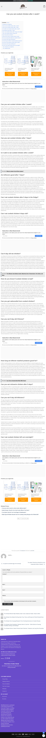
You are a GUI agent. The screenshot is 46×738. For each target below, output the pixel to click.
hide (8, 22)
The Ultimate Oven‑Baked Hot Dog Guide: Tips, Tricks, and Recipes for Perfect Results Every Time (23, 618)
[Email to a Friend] (25, 519)
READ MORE (30, 0)
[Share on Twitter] (23, 519)
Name (3, 584)
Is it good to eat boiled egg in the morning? (12, 563)
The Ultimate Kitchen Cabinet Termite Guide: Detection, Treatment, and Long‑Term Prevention (24, 628)
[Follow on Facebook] (5, 658)
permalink (32, 550)
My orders (4, 698)
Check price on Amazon (10, 74)
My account (4, 696)
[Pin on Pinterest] (28, 519)
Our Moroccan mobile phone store (8, 651)
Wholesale (4, 688)
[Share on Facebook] (21, 519)
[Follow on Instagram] (7, 658)
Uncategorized (22, 550)
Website (4, 595)
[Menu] (1, 6)
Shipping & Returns (6, 681)
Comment (4, 574)
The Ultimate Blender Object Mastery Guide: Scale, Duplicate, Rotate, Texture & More (22, 613)
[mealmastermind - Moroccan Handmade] (23, 6)
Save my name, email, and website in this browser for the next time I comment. (20, 601)
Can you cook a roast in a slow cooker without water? (14, 508)
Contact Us (4, 691)
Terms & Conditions (6, 683)
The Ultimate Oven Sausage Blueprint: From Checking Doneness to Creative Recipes (22, 621)
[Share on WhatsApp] (18, 519)
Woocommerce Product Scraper (8, 655)
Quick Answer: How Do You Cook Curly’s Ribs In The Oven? (15, 510)
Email (3, 589)
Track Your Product (6, 686)
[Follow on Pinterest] (9, 658)
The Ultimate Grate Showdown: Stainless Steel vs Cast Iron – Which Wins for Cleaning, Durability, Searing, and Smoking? (22, 625)
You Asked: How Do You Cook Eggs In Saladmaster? (14, 512)
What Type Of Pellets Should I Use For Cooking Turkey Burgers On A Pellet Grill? (20, 514)
